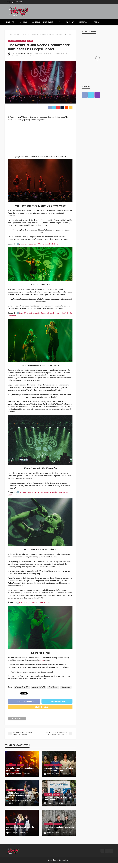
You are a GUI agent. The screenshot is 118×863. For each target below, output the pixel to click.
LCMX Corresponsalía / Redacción (21, 53)
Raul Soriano (13, 832)
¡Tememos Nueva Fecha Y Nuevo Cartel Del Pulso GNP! (39, 244)
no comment (48, 53)
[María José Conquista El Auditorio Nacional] (22, 823)
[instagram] (111, 2)
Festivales (83, 22)
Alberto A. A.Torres (15, 773)
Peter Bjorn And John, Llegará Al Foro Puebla (59, 828)
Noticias (10, 22)
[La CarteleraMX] (19, 11)
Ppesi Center (25, 56)
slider (30, 41)
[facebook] (105, 2)
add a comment (17, 718)
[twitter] (108, 2)
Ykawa (49, 803)
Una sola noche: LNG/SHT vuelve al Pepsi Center (58, 799)
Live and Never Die (61, 53)
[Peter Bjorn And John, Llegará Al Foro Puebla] (59, 823)
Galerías (36, 22)
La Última (48, 794)
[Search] (111, 22)
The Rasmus (34, 56)
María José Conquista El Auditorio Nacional (20, 828)
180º (58, 22)
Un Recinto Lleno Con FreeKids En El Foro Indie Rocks (21, 769)
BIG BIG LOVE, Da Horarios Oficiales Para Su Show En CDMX (58, 769)
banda (41, 660)
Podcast (98, 22)
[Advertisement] (40, 139)
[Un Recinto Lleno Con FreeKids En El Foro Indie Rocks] (22, 764)
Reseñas (23, 22)
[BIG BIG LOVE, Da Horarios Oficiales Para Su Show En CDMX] (59, 764)
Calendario (48, 22)
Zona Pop (70, 22)
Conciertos (12, 41)
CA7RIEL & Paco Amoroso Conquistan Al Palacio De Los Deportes (18, 795)
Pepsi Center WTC (13, 56)
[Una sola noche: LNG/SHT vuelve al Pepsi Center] (59, 793)
